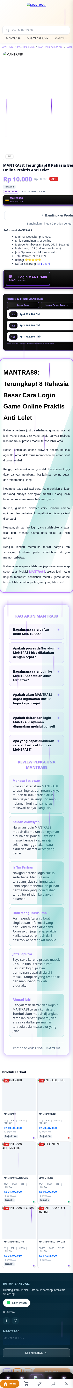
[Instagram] (15, 1321)
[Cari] (7, 30)
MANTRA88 (13, 38)
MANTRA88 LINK (37, 38)
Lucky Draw (23, 305)
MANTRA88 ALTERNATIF (50, 46)
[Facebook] (6, 1321)
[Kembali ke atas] (65, 1361)
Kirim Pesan (19, 1303)
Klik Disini (43, 264)
